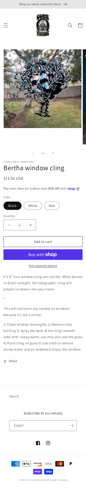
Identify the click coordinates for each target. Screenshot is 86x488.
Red (52, 206)
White (32, 206)
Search (14, 396)
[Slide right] (53, 153)
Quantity (9, 216)
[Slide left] (33, 153)
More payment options (43, 265)
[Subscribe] (72, 425)
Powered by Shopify (58, 480)
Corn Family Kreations (37, 480)
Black (12, 206)
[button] (6, 25)
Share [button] (13, 361)
